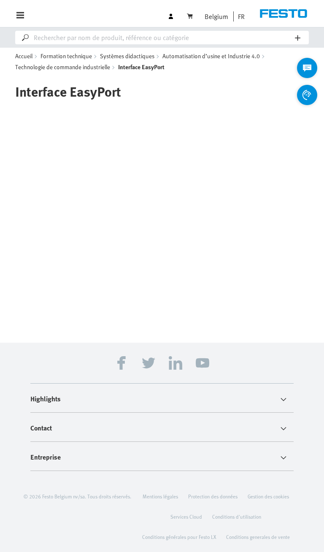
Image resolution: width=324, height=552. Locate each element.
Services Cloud (186, 516)
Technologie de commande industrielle (62, 66)
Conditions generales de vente (258, 537)
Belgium (216, 16)
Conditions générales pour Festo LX (179, 537)
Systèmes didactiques (127, 55)
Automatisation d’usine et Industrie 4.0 (211, 55)
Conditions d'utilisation (236, 516)
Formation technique (66, 55)
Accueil (23, 55)
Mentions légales (160, 496)
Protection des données (213, 496)
